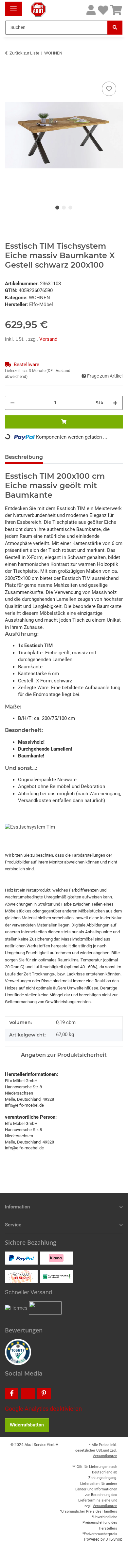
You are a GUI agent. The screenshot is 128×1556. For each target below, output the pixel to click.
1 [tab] (57, 208)
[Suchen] (114, 28)
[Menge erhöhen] (115, 403)
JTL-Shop (114, 1539)
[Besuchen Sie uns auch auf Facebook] (11, 1393)
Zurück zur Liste (24, 53)
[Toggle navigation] (13, 6)
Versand (48, 339)
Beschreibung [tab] (24, 457)
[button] (91, 10)
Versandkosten (105, 1456)
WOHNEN (39, 298)
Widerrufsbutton (27, 1424)
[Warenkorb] (116, 10)
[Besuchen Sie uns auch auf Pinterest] (44, 1393)
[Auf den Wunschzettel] (109, 89)
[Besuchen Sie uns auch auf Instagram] (27, 1393)
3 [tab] (70, 208)
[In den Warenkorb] (10, 72)
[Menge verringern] (12, 403)
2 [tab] (64, 208)
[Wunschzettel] (103, 10)
